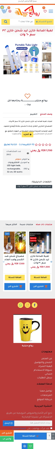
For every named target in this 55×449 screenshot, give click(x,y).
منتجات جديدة (26, 225)
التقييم (33, 114)
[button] (51, 261)
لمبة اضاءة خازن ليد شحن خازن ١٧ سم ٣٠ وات (39, 259)
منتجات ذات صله (44, 225)
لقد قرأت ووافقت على (30, 428)
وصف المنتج (46, 114)
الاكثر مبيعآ (11, 225)
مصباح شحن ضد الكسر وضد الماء (14, 258)
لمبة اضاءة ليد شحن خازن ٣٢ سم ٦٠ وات (34, 186)
